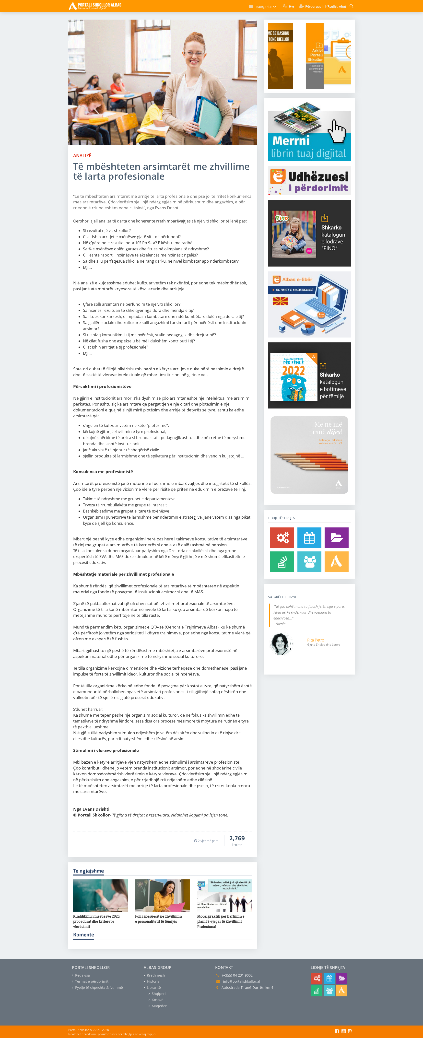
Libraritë (153, 987)
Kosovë (157, 999)
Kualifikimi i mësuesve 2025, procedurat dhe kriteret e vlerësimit (96, 921)
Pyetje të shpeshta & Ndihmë (98, 987)
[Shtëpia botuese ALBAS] (336, 562)
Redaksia (82, 975)
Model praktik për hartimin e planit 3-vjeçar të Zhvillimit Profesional (221, 921)
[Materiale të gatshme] (282, 538)
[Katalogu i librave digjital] (336, 538)
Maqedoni (159, 1005)
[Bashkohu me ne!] (309, 562)
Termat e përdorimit (91, 981)
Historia (153, 981)
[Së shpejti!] (309, 538)
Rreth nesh (155, 975)
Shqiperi (158, 993)
